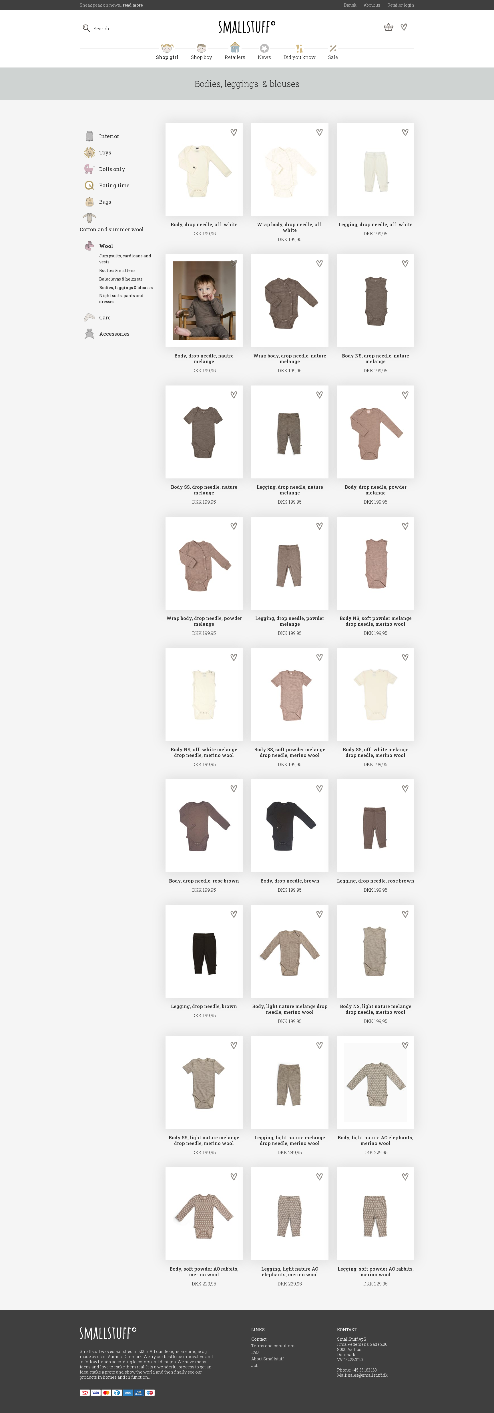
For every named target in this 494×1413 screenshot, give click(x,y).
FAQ (255, 1352)
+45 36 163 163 (364, 1370)
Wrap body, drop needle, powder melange (204, 621)
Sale (333, 57)
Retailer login (400, 5)
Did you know (300, 57)
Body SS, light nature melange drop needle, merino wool (204, 1140)
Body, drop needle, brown (289, 881)
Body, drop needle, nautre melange (204, 358)
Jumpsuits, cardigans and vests (125, 259)
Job (254, 1365)
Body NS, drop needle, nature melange (375, 358)
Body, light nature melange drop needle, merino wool (290, 1009)
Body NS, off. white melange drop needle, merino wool (204, 752)
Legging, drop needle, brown (204, 1006)
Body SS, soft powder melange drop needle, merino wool (289, 752)
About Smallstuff (267, 1359)
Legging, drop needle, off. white (375, 224)
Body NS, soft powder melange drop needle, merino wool (376, 621)
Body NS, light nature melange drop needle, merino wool (375, 1009)
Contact (258, 1339)
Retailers (235, 57)
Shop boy (201, 57)
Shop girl (167, 57)
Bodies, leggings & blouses (126, 287)
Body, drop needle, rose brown (204, 881)
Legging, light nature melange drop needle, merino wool (289, 1140)
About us (372, 5)
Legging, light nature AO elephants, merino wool (289, 1271)
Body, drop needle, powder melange (376, 490)
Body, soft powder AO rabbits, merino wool (204, 1271)
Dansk (350, 5)
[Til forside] (247, 27)
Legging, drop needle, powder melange (289, 621)
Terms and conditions (273, 1345)
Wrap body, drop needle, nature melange (289, 358)
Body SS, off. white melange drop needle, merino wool (376, 752)
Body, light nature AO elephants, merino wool (375, 1140)
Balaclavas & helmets (121, 279)
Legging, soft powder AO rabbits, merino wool (376, 1271)
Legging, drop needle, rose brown (375, 881)
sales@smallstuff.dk (368, 1375)
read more (133, 5)
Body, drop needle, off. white (204, 224)
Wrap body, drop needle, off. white (289, 227)
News (264, 57)
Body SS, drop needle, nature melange (204, 490)
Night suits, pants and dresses (121, 298)
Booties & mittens (117, 270)
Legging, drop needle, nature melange (290, 490)
